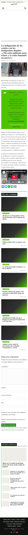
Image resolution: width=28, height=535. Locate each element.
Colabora (23, 519)
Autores (18, 519)
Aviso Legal (9, 523)
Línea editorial (6, 521)
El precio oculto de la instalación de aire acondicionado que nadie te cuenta (16, 2)
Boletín (11, 521)
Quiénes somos (7, 519)
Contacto (13, 519)
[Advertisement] (14, 26)
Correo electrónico (6, 395)
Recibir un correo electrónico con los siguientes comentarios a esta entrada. (13, 413)
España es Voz (12, 60)
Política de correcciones (19, 521)
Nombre (4, 388)
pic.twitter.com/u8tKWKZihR (16, 121)
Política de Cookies (12, 526)
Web (2, 403)
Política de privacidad (17, 523)
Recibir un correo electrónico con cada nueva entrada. (13, 421)
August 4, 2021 (16, 126)
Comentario (4, 366)
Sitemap (19, 526)
